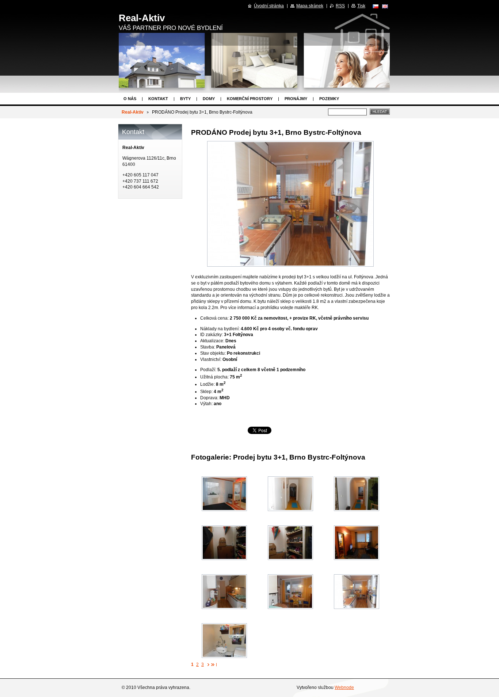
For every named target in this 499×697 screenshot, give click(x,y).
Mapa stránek (309, 5)
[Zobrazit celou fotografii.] (224, 493)
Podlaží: (208, 369)
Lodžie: (207, 384)
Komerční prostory (250, 98)
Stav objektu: (213, 353)
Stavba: (207, 347)
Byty (185, 98)
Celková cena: (214, 318)
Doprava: (209, 397)
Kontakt (158, 98)
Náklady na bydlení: (220, 328)
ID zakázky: (211, 334)
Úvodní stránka (269, 5)
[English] (385, 6)
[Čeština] (375, 6)
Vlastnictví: (210, 359)
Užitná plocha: (214, 377)
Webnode (344, 687)
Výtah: (206, 403)
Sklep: (206, 391)
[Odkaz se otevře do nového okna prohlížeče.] (290, 204)
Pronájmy (296, 98)
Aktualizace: (212, 340)
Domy (209, 98)
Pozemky (329, 98)
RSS (340, 5)
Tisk (361, 5)
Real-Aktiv (133, 112)
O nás (129, 98)
